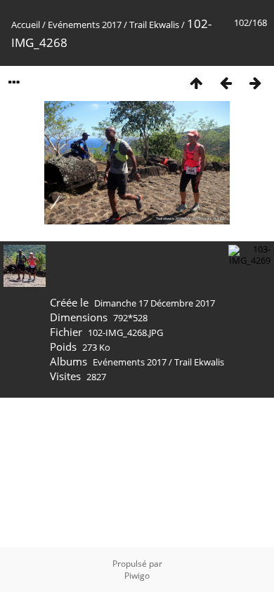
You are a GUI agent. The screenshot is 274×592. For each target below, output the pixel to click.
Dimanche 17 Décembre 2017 (154, 303)
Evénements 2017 (85, 24)
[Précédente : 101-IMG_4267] (225, 82)
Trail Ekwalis (154, 24)
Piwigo (137, 575)
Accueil (25, 24)
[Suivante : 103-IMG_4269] (255, 82)
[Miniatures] (196, 82)
